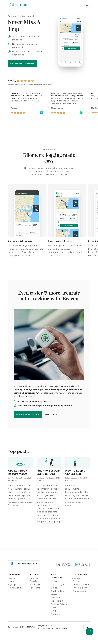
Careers (76, 581)
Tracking (33, 578)
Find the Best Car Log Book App (48, 472)
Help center (57, 581)
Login (11, 581)
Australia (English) (26, 563)
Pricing (11, 578)
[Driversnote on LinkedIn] (86, 627)
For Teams (34, 587)
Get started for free (22, 63)
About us (77, 578)
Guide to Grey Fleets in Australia (58, 594)
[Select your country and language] (12, 563)
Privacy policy (79, 587)
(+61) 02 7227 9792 (27, 627)
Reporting (34, 584)
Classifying (34, 581)
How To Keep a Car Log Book (75, 472)
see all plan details (27, 414)
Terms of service (80, 584)
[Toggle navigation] (87, 5)
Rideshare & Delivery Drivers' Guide (59, 604)
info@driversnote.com (47, 626)
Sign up (12, 584)
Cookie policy (79, 591)
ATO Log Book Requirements (17, 472)
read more (51, 414)
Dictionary (56, 614)
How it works (14, 587)
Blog (53, 610)
